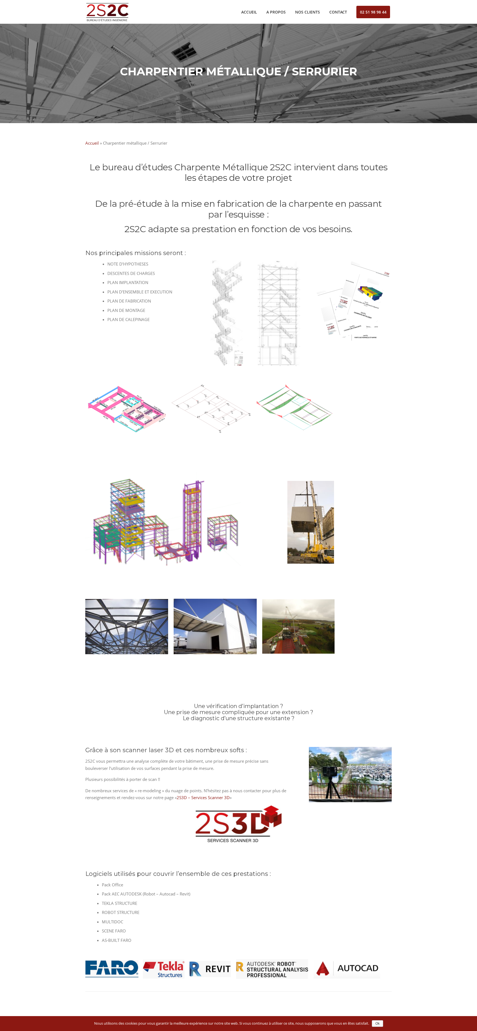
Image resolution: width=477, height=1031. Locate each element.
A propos (276, 12)
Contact (338, 12)
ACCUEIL (249, 12)
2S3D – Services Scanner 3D (203, 797)
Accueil (92, 143)
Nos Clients (307, 12)
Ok (377, 1023)
